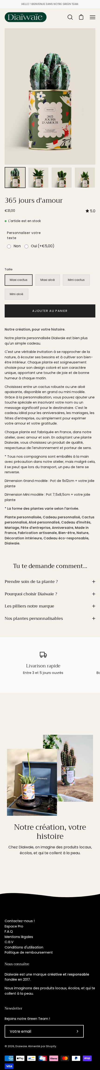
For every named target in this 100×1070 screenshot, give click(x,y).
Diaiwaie (21, 1046)
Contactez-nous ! (20, 921)
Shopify (51, 1046)
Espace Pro (14, 926)
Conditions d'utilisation (24, 947)
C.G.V (9, 942)
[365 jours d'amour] (15, 177)
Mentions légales (19, 936)
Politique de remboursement (29, 952)
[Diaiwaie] (26, 17)
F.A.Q (9, 931)
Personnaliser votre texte (24, 235)
